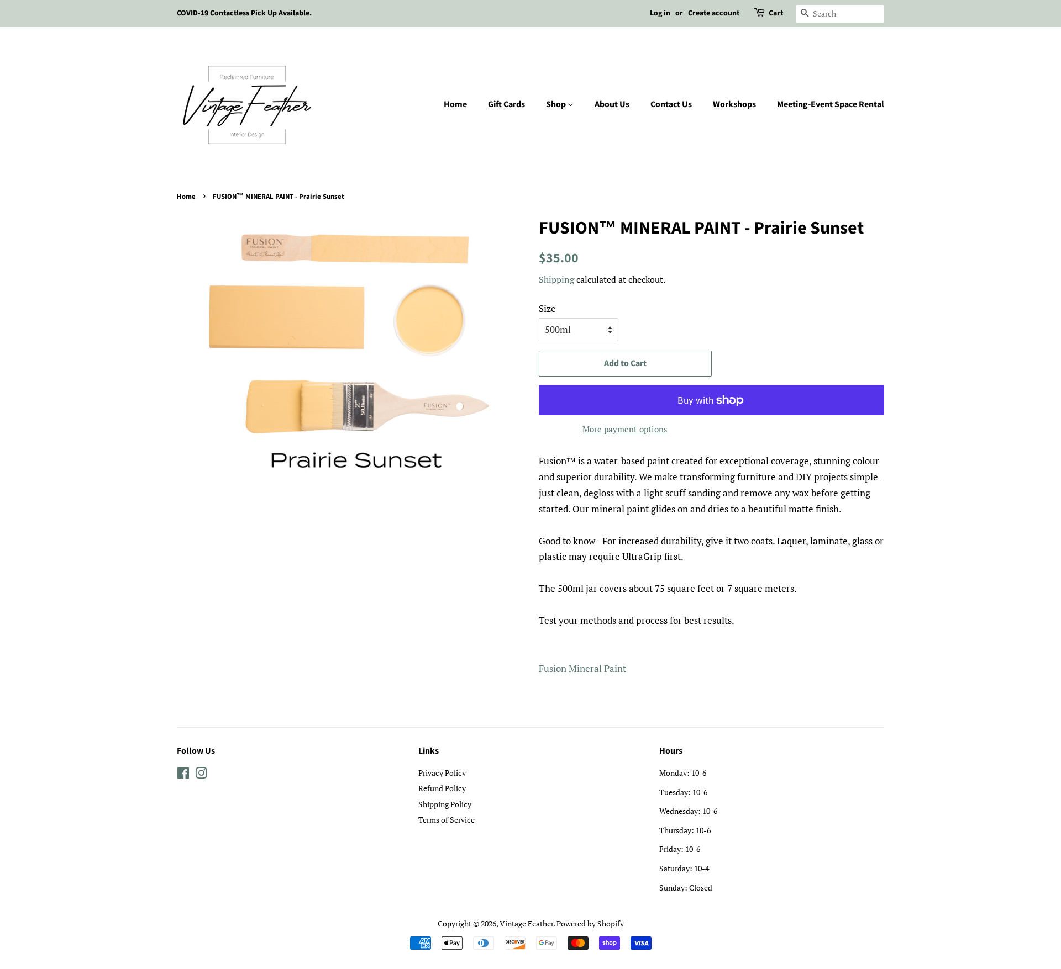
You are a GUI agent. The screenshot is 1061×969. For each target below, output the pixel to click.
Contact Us (671, 104)
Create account (713, 13)
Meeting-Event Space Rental (830, 104)
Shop (557, 104)
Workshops (734, 104)
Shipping (556, 279)
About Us (612, 104)
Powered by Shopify (590, 923)
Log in (660, 13)
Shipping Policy (444, 804)
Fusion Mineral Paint (582, 668)
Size (547, 308)
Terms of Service (446, 819)
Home (455, 104)
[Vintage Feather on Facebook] (183, 775)
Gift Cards (506, 104)
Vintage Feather (526, 923)
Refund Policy (442, 788)
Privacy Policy (442, 772)
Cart (776, 13)
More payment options (625, 429)
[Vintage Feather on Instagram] (201, 775)
